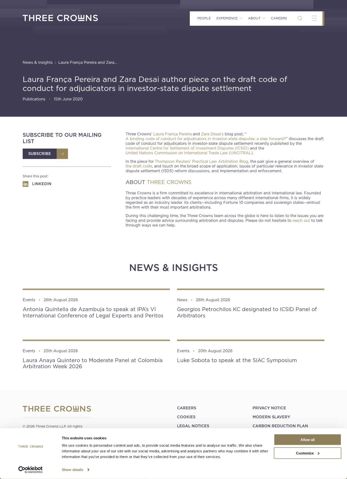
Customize (305, 453)
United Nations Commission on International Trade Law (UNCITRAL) (189, 153)
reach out (301, 220)
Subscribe (39, 153)
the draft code (139, 166)
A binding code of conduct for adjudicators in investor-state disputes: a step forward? (206, 139)
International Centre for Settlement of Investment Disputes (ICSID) (187, 148)
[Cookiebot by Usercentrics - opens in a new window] (30, 469)
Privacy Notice (269, 408)
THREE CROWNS (169, 182)
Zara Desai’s (212, 134)
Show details (72, 470)
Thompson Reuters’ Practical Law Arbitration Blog (201, 161)
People (204, 18)
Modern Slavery (271, 417)
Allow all (307, 440)
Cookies (186, 417)
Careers (279, 18)
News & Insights (38, 62)
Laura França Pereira (172, 134)
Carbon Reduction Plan (280, 426)
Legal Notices (193, 426)
